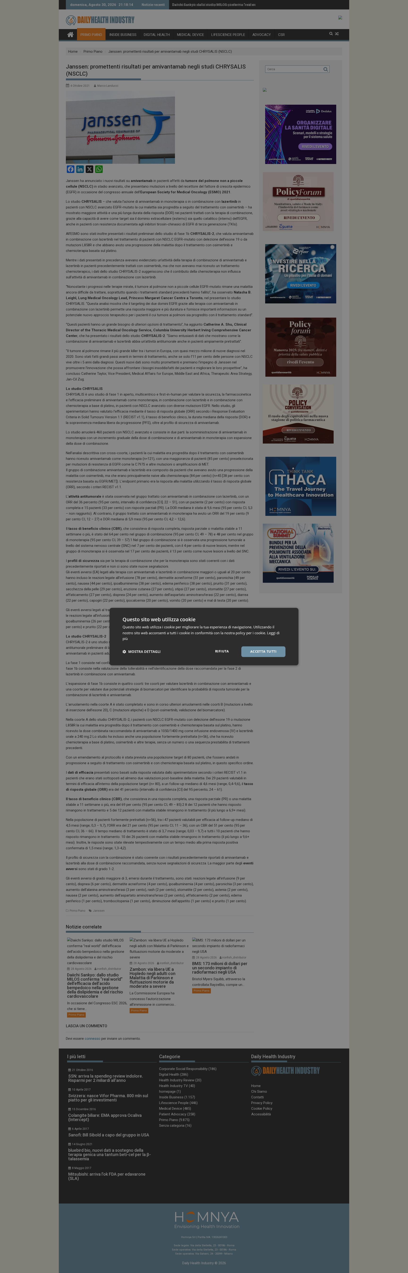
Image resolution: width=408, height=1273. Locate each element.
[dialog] (204, 636)
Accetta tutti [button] (263, 651)
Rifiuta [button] (222, 651)
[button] (142, 651)
